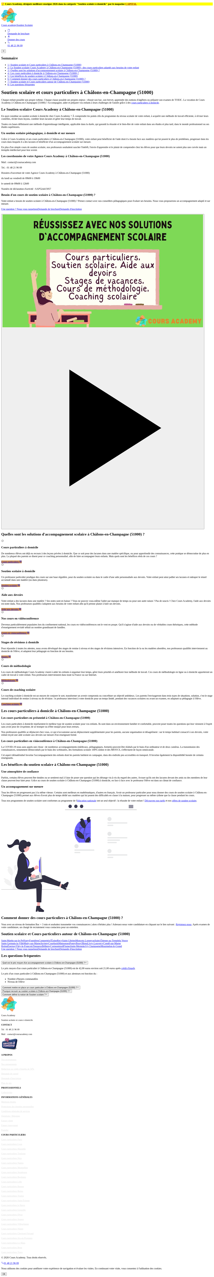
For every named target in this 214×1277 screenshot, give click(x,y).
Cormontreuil (56, 946)
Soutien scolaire (9, 585)
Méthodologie (8, 680)
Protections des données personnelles (17, 1106)
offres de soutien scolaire (184, 800)
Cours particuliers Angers (12, 1219)
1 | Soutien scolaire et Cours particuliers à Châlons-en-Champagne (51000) (44, 64)
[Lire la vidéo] (102, 371)
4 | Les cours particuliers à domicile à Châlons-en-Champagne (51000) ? (43, 73)
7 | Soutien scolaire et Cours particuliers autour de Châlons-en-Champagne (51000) (48, 81)
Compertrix (44, 940)
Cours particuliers (10, 562)
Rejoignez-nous (183, 924)
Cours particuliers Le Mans (13, 1243)
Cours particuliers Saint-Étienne (15, 1200)
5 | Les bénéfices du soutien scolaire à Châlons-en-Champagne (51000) (43, 76)
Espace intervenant (9, 1125)
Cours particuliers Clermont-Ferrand (17, 1233)
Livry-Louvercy (95, 943)
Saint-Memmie (77, 946)
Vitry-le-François (24, 946)
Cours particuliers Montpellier (14, 1168)
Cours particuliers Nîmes (12, 1229)
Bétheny (46, 946)
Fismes (66, 946)
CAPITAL (131, 4)
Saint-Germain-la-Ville (12, 943)
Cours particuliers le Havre (13, 1205)
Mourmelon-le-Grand (111, 946)
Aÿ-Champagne (93, 946)
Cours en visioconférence (14, 633)
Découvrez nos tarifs (155, 800)
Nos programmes (8, 1059)
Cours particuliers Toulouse (13, 1153)
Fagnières (34, 940)
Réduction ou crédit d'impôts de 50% (17, 1069)
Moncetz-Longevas (85, 940)
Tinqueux (37, 946)
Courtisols (53, 943)
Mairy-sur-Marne (32, 943)
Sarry (26, 940)
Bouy (78, 943)
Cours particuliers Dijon (12, 1215)
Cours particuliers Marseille (13, 1149)
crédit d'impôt (128, 968)
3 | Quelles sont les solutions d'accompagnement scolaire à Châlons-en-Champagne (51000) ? (54, 70)
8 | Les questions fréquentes (21, 84)
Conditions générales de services (15, 1111)
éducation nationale (86, 800)
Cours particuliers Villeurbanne (15, 1224)
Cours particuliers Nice (11, 1158)
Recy (59, 940)
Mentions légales (8, 1102)
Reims (4, 946)
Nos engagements (9, 1064)
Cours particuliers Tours (12, 1252)
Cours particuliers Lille (11, 1182)
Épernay (12, 946)
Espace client (7, 1121)
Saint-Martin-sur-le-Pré (12, 940)
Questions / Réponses (10, 1116)
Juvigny (44, 943)
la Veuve (123, 940)
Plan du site (6, 1083)
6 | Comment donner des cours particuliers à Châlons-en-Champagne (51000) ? (47, 79)
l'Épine (53, 940)
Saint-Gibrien (69, 940)
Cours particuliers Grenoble (13, 1210)
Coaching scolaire (10, 704)
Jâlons (84, 943)
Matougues (63, 943)
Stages (4, 656)
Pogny (72, 943)
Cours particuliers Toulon (12, 1196)
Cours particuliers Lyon (11, 1144)
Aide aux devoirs (10, 609)
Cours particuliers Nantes (12, 1163)
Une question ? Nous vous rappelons (19, 209)
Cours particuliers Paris (11, 1139)
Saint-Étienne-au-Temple (107, 940)
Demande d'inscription (71, 209)
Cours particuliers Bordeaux (13, 1177)
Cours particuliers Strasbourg (14, 1172)
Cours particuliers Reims (12, 1191)
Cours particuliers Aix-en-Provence (16, 1238)
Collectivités (6, 1092)
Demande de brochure (49, 209)
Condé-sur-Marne (112, 943)
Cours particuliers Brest (11, 1247)
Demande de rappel (9, 1074)
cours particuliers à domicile (145, 102)
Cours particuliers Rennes (12, 1186)
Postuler (4, 1130)
